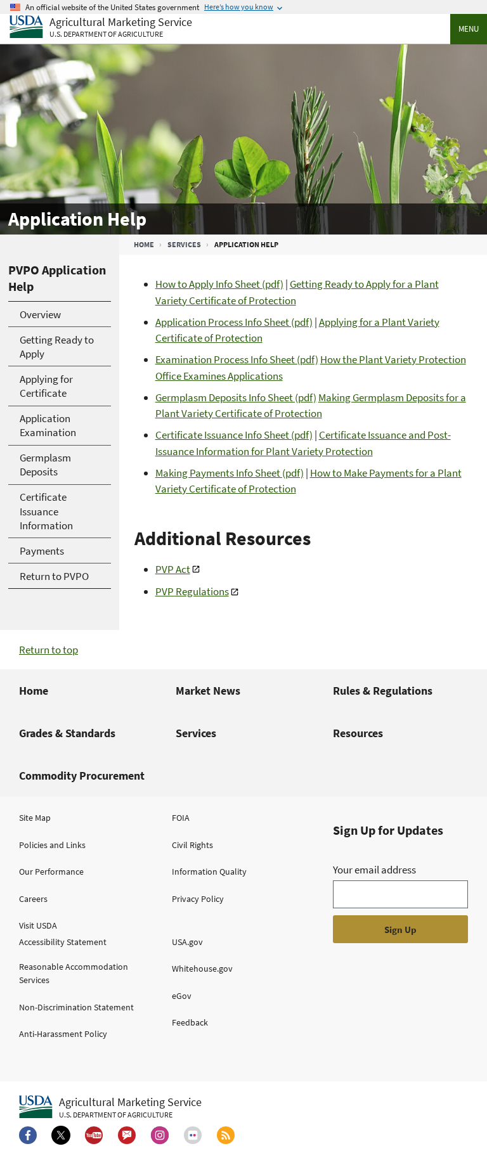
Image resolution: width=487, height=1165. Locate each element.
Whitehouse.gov (202, 968)
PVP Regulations (192, 591)
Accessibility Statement (63, 942)
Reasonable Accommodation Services (73, 973)
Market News (208, 690)
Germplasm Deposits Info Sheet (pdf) (235, 397)
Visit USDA (38, 925)
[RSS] (226, 1135)
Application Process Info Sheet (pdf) (234, 322)
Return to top (48, 650)
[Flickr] (193, 1135)
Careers (33, 898)
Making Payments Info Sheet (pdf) (229, 473)
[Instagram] (160, 1135)
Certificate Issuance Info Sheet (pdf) (234, 435)
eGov (182, 995)
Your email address (374, 870)
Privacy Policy (198, 898)
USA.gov (187, 942)
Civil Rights (192, 845)
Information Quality (209, 871)
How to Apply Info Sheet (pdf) (219, 284)
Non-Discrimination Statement (76, 1007)
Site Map (35, 817)
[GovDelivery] (127, 1135)
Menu (468, 28)
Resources (358, 733)
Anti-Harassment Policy (63, 1033)
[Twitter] (61, 1135)
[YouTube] (94, 1135)
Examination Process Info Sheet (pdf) (236, 359)
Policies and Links (52, 845)
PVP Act (172, 569)
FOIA (181, 817)
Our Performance (51, 871)
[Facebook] (28, 1135)
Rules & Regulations (382, 690)
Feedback (190, 1022)
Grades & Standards (67, 733)
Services (184, 244)
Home (144, 244)
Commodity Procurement (82, 775)
